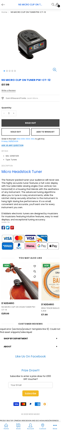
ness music (34, 414)
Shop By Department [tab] (16, 338)
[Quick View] (34, 271)
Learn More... (33, 98)
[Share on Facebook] (3, 227)
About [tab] (7, 347)
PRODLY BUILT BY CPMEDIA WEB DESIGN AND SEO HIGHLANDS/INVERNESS (29, 420)
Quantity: (6, 107)
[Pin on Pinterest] (12, 227)
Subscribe (30, 393)
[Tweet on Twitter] (7, 227)
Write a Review (8, 90)
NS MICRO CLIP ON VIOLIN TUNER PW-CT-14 (18, 308)
